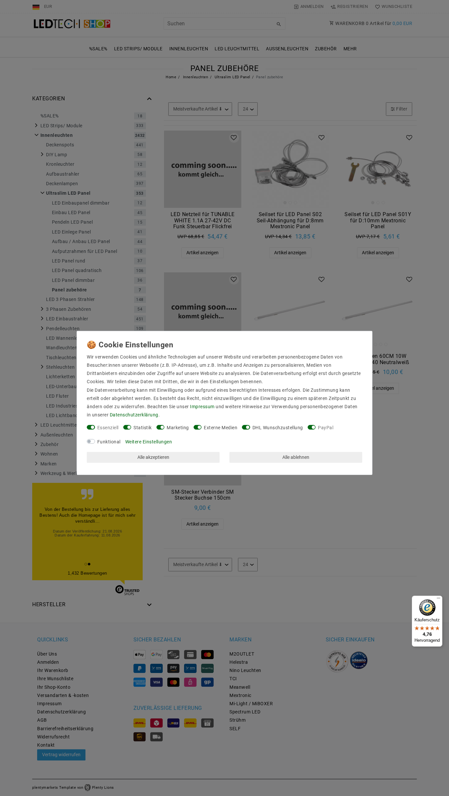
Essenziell (108, 427)
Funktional (109, 441)
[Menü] (438, 600)
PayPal (325, 427)
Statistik (142, 427)
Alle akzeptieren (153, 457)
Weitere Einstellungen (148, 441)
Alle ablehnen (295, 457)
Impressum (202, 406)
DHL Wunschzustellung (277, 427)
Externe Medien (220, 427)
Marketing (178, 427)
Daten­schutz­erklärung (134, 414)
